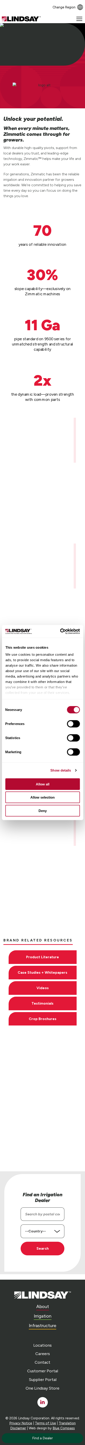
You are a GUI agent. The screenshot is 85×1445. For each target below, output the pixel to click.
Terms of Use (45, 1423)
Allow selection (42, 797)
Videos (42, 988)
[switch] (73, 723)
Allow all (42, 784)
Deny (43, 810)
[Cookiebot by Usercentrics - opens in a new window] (60, 631)
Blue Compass (64, 1428)
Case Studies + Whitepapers (42, 972)
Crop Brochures (42, 1019)
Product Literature (42, 957)
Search (42, 1248)
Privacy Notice (20, 1423)
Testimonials (42, 1003)
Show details (60, 770)
